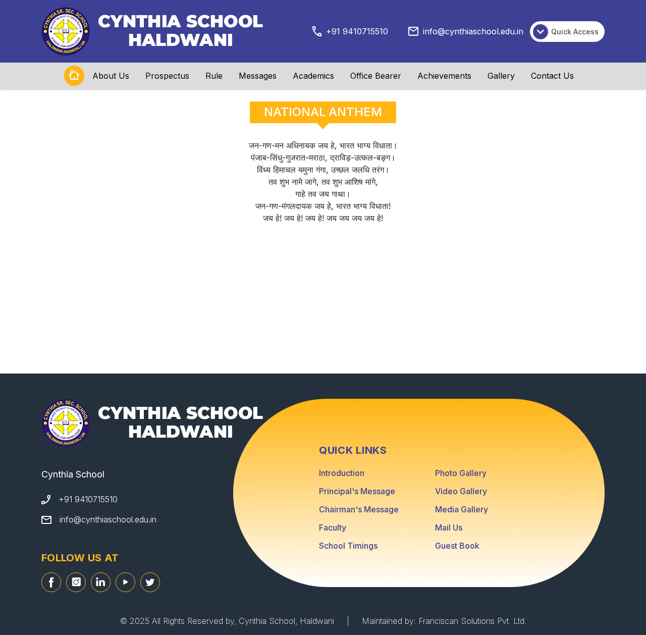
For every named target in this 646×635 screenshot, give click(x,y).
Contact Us (552, 76)
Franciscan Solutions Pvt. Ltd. (472, 621)
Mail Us (448, 527)
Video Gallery (461, 491)
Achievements (444, 76)
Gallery (501, 76)
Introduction (341, 473)
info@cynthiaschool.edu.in (473, 31)
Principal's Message (357, 491)
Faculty (332, 527)
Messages (258, 76)
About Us (110, 76)
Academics (313, 76)
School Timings (348, 546)
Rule (214, 76)
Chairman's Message (359, 509)
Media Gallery (461, 509)
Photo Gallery (461, 473)
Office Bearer (375, 76)
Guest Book (457, 546)
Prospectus (167, 76)
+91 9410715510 (357, 31)
